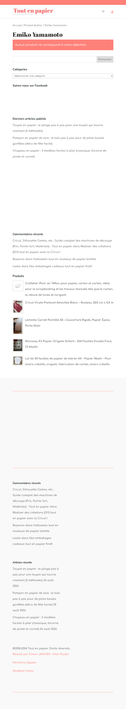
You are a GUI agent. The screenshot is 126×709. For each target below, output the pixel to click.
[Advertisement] (63, 199)
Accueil (17, 25)
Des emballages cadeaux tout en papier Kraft (60, 266)
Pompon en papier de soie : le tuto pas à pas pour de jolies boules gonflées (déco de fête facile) (36, 599)
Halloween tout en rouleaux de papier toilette (64, 259)
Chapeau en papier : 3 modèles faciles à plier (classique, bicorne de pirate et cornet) (35, 623)
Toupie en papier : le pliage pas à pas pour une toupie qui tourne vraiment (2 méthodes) (36, 574)
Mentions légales (24, 662)
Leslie (17, 266)
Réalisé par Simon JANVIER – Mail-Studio (41, 654)
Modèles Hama (23, 670)
